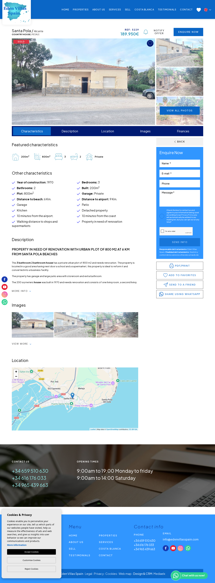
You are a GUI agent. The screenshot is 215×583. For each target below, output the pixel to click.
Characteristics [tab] (32, 131)
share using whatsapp (182, 294)
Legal (88, 573)
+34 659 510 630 (30, 471)
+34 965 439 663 (30, 485)
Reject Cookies (31, 568)
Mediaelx (159, 573)
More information (16, 544)
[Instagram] (181, 548)
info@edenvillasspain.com (180, 539)
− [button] (16, 376)
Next (152, 81)
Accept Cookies (31, 551)
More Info (20, 291)
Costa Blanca (144, 9)
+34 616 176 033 (29, 478)
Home (65, 9)
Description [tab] (70, 131)
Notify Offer (159, 32)
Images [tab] (145, 131)
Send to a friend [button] (182, 284)
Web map (125, 573)
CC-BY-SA (133, 429)
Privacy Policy (187, 215)
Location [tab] (107, 131)
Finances (183, 131)
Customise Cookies (31, 560)
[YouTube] (173, 548)
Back (181, 141)
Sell (128, 9)
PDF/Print (182, 265)
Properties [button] (81, 9)
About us (98, 9)
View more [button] (20, 343)
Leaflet (93, 429)
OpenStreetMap (112, 429)
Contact (186, 9)
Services (115, 9)
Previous (15, 81)
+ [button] (16, 372)
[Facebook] (166, 548)
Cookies (111, 573)
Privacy (99, 573)
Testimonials (167, 9)
